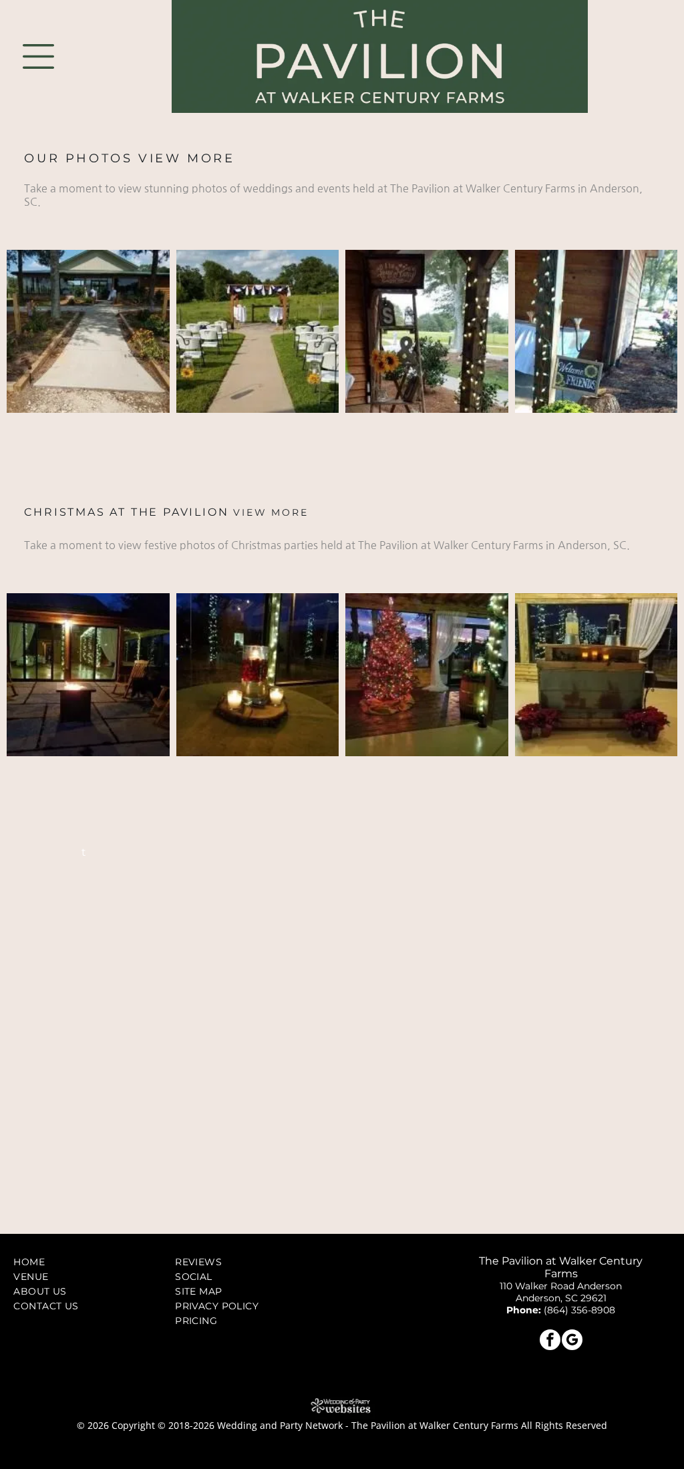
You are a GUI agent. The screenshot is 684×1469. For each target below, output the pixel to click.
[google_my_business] (572, 1341)
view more (186, 158)
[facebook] (550, 1341)
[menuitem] (88, 1262)
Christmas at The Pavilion (126, 512)
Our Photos (78, 158)
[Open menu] (38, 56)
